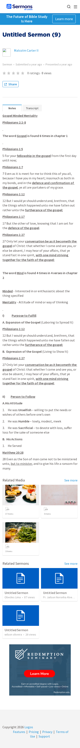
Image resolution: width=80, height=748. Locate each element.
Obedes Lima (13, 597)
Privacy (47, 732)
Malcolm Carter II (26, 50)
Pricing (34, 732)
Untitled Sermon (16, 593)
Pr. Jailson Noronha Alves (58, 597)
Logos (28, 727)
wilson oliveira (13, 634)
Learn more (64, 18)
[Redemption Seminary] (40, 670)
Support (44, 736)
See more (71, 480)
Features (19, 732)
